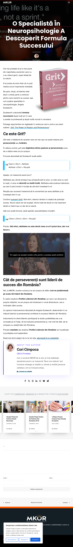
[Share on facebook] (25, 381)
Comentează (20, 394)
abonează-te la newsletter (48, 338)
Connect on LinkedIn (25, 371)
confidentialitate (56, 525)
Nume (5, 478)
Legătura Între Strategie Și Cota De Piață (58, 419)
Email (51, 478)
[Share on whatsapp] (40, 381)
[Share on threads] (32, 381)
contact (64, 525)
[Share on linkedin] (36, 381)
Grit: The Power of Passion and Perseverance (30, 127)
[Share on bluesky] (44, 381)
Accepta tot (35, 539)
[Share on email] (47, 381)
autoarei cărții (17, 199)
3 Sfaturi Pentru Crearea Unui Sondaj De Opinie (36, 419)
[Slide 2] (37, 431)
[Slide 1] (35, 431)
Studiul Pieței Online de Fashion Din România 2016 (13, 419)
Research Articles (36, 502)
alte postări (63, 394)
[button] (69, 2)
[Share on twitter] (29, 381)
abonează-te (31, 394)
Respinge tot (24, 539)
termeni (47, 525)
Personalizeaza (12, 539)
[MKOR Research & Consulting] (7, 2)
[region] (23, 533)
